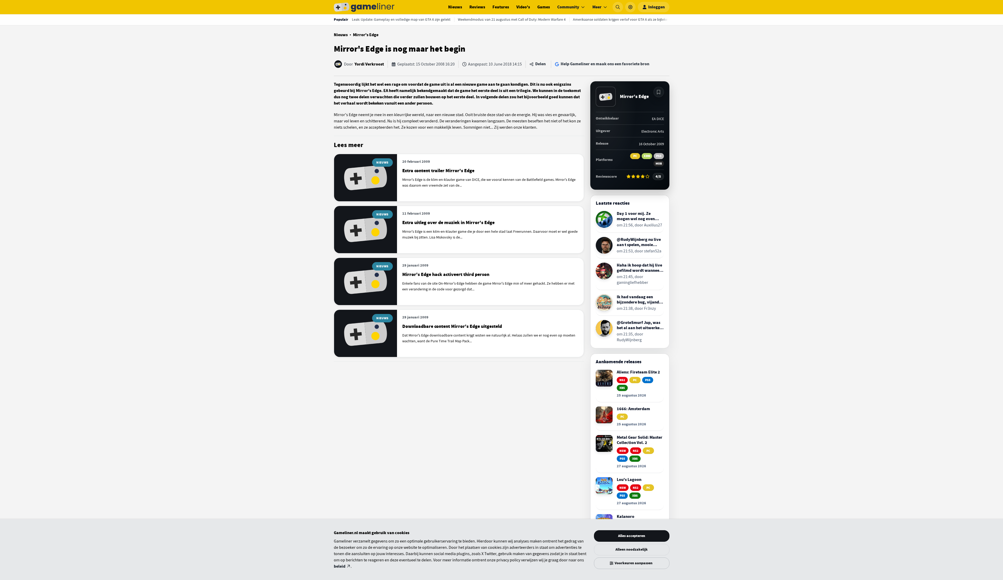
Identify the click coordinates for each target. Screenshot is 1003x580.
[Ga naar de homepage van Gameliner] (364, 7)
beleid (339, 566)
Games (543, 7)
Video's (523, 7)
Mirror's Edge (365, 35)
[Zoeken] (618, 7)
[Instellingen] (630, 7)
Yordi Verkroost (369, 64)
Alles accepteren (631, 535)
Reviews (477, 7)
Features (500, 7)
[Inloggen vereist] (658, 92)
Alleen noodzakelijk (631, 549)
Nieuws (455, 7)
